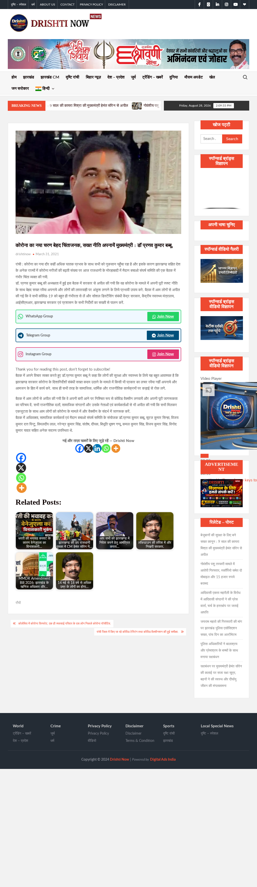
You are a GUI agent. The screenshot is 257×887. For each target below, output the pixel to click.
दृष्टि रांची (72, 77)
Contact (67, 4)
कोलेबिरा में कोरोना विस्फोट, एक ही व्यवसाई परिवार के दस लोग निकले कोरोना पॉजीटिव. (64, 623)
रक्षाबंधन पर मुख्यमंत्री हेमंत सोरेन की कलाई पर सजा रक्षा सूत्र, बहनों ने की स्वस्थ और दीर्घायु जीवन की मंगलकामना (221, 676)
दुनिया (173, 77)
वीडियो (92, 741)
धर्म (33, 4)
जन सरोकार (20, 88)
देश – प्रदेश (115, 77)
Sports (168, 726)
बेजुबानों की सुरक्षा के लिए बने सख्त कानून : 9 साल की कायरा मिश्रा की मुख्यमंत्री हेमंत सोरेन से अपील (221, 545)
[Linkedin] (97, 448)
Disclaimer (117, 4)
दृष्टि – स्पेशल (18, 4)
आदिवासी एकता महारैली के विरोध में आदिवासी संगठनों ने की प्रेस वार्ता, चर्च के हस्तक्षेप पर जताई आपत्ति (220, 602)
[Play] (205, 456)
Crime (55, 726)
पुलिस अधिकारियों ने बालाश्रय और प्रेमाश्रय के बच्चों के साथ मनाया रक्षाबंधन (219, 650)
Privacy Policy (91, 4)
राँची (18, 603)
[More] (115, 448)
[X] (88, 448)
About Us (47, 4)
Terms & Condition (139, 741)
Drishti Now (119, 759)
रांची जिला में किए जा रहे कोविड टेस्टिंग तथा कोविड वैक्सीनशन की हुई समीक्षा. (137, 631)
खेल (212, 77)
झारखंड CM (50, 77)
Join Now (165, 316)
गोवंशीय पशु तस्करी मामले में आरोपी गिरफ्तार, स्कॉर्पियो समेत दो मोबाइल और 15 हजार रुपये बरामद (157, 106)
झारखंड (28, 77)
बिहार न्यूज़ (93, 77)
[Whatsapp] (106, 448)
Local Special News (217, 726)
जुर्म (133, 77)
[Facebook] (79, 448)
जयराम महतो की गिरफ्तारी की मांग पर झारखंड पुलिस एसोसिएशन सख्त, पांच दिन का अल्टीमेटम (221, 628)
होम (14, 77)
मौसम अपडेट (193, 77)
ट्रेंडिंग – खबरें (152, 77)
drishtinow (23, 254)
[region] (222, 191)
